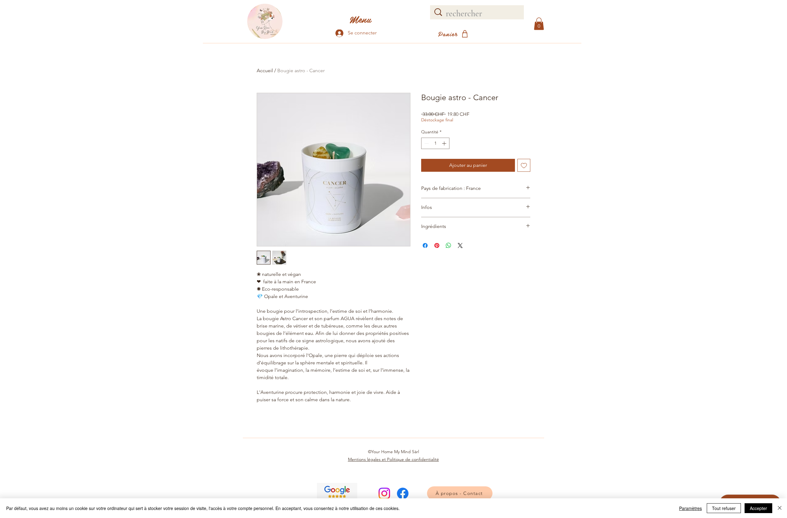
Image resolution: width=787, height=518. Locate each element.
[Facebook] (402, 493)
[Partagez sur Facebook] (425, 245)
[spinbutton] (435, 143)
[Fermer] (779, 508)
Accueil (265, 70)
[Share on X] (460, 245)
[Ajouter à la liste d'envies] (523, 165)
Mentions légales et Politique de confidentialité (393, 459)
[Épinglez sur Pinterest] (437, 245)
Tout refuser (724, 508)
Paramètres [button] (690, 508)
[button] (539, 24)
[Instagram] (384, 493)
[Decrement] (426, 143)
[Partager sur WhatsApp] (448, 245)
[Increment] (445, 143)
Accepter (758, 508)
